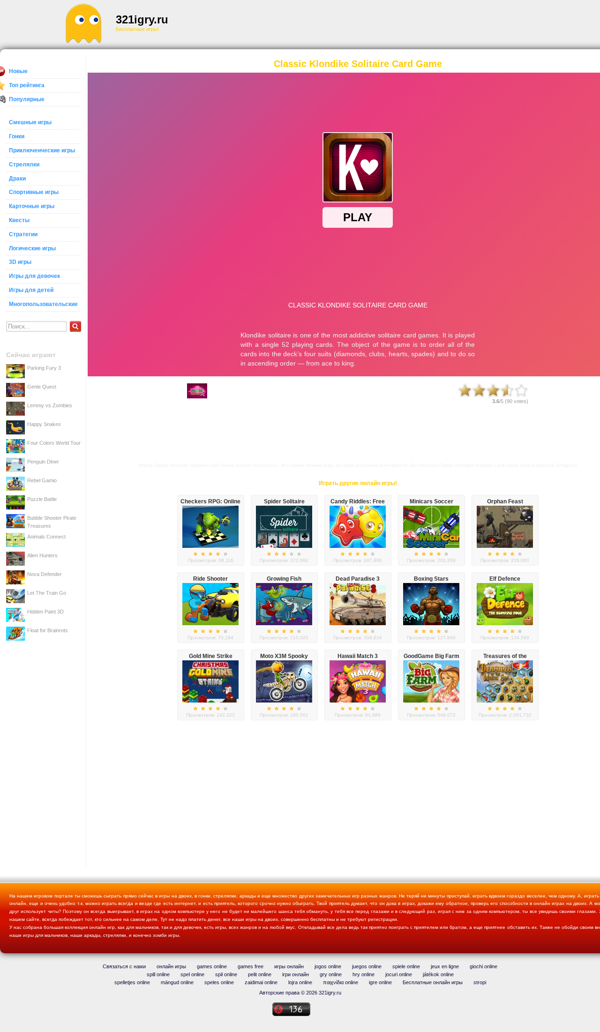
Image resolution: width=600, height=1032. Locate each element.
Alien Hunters (42, 555)
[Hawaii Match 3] (358, 700)
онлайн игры (171, 966)
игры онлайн (289, 966)
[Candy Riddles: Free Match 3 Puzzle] (358, 546)
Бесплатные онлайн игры (433, 982)
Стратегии (23, 234)
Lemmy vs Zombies (49, 405)
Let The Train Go (46, 593)
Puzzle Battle (42, 499)
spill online (158, 974)
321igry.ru (142, 19)
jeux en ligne (445, 966)
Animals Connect (46, 536)
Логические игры (32, 248)
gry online (331, 974)
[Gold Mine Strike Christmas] (210, 700)
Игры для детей (31, 290)
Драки (17, 178)
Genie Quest (41, 386)
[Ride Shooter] (210, 623)
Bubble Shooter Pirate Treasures (51, 521)
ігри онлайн (295, 974)
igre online (380, 982)
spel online (192, 974)
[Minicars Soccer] (431, 546)
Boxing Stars (431, 579)
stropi (479, 982)
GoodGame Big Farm (431, 656)
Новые (18, 71)
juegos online (367, 966)
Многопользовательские (43, 304)
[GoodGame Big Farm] (431, 700)
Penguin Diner (43, 461)
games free (250, 966)
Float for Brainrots (47, 630)
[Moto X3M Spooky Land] (284, 700)
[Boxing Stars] (431, 623)
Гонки (16, 136)
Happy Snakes (44, 424)
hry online (363, 974)
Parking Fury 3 (44, 368)
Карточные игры (31, 206)
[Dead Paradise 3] (358, 623)
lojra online (300, 982)
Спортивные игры (34, 192)
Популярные (27, 99)
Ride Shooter (210, 579)
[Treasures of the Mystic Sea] (505, 700)
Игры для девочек (34, 276)
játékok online (438, 974)
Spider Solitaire (284, 501)
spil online (226, 974)
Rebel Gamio (42, 480)
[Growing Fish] (284, 623)
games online (212, 966)
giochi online (483, 966)
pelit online (259, 974)
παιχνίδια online (340, 982)
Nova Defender (44, 574)
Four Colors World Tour (54, 443)
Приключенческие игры (42, 150)
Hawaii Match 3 (358, 656)
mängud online (177, 982)
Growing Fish (284, 579)
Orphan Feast (505, 501)
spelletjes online (132, 982)
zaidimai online (261, 982)
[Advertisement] (363, 23)
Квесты (19, 220)
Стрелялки (24, 164)
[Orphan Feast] (505, 546)
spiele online (406, 966)
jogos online (328, 966)
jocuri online (398, 974)
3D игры (20, 262)
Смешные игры (30, 122)
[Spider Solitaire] (284, 546)
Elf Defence (504, 579)
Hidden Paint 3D (45, 611)
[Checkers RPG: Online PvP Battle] (210, 546)
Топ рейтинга (27, 85)
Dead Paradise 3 (358, 579)
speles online (219, 982)
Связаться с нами (124, 966)
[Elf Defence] (505, 623)
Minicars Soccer (431, 501)
